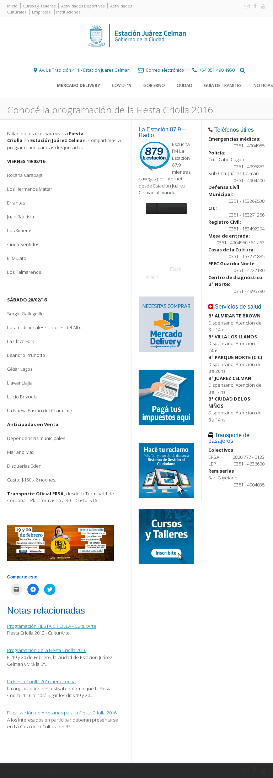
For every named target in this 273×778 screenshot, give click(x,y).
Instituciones (68, 12)
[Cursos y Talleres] (166, 562)
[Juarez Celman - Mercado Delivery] (166, 350)
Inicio (12, 6)
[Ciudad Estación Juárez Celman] (136, 54)
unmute (162, 208)
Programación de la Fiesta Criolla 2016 (46, 650)
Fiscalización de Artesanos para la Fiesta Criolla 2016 (62, 712)
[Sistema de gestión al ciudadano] (166, 496)
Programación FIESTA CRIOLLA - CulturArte (51, 626)
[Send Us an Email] (245, 6)
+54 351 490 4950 (217, 70)
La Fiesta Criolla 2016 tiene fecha (41, 681)
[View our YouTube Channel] (261, 6)
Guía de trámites (223, 85)
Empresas (41, 12)
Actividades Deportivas (83, 6)
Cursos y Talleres (39, 6)
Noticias (263, 85)
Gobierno (154, 85)
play (151, 208)
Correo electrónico (165, 70)
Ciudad (184, 85)
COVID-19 (122, 85)
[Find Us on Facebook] (253, 6)
